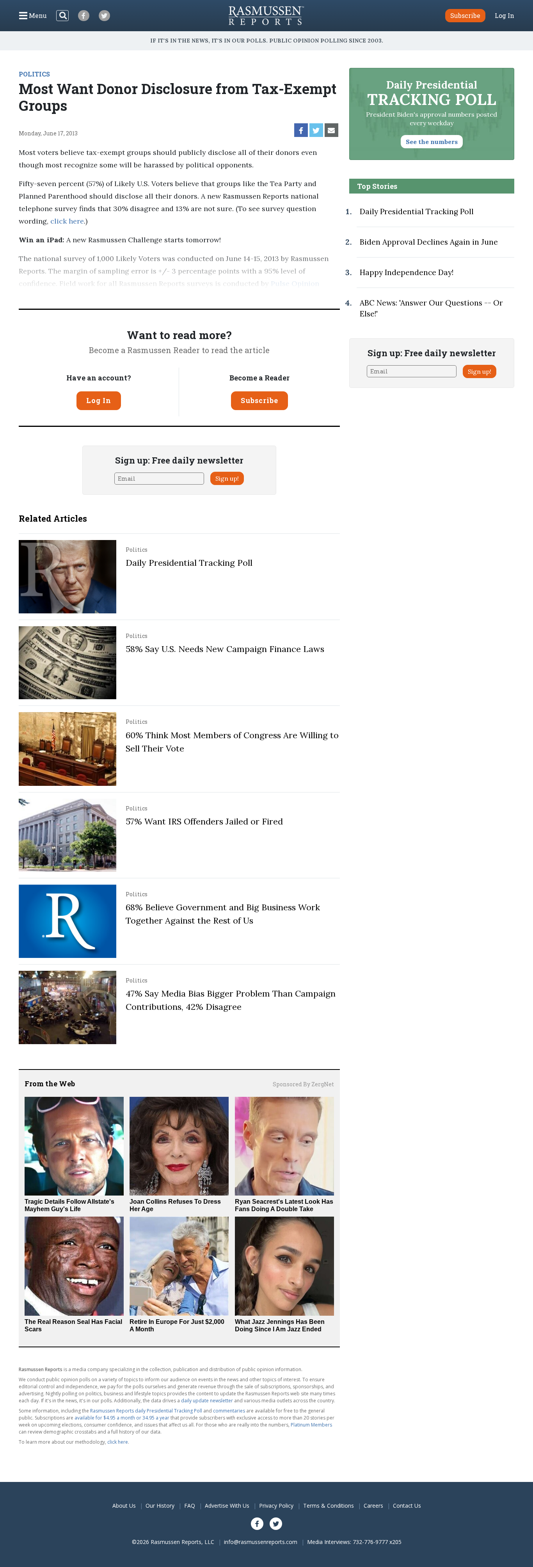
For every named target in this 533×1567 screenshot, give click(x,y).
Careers (373, 1505)
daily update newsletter (207, 1400)
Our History (160, 1505)
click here (67, 221)
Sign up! (227, 478)
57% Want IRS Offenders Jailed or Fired (204, 821)
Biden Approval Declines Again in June (429, 242)
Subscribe (259, 400)
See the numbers (432, 142)
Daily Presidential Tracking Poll (189, 562)
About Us (124, 1505)
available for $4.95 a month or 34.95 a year (122, 1417)
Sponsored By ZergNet (303, 1084)
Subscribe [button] (465, 15)
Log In (504, 15)
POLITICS (34, 74)
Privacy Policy (276, 1505)
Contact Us (407, 1505)
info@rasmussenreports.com (260, 1542)
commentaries (229, 1410)
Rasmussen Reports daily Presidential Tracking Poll (146, 1410)
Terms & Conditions (328, 1505)
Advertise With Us (227, 1505)
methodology (106, 295)
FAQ (189, 1505)
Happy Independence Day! (406, 272)
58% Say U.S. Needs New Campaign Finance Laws (225, 648)
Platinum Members (311, 1424)
